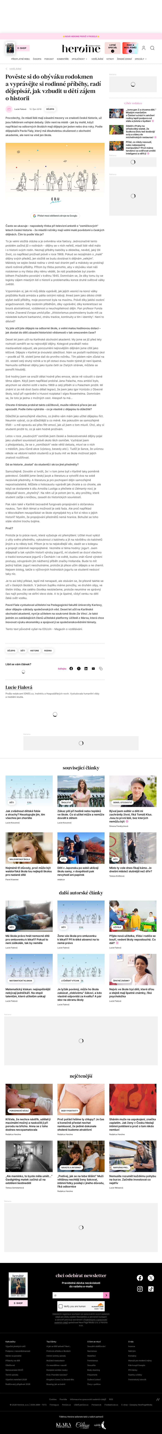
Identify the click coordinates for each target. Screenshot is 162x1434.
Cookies (52, 1399)
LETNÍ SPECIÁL (112, 46)
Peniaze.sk (96, 1405)
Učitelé (117, 927)
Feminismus (92, 1360)
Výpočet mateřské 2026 (16, 1379)
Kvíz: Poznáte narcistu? (57, 1375)
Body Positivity (69, 1111)
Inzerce (131, 1346)
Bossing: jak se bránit (56, 1384)
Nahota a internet (71, 1167)
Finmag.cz (54, 1405)
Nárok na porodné (13, 1356)
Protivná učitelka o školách (59, 1351)
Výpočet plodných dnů (15, 1346)
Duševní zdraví (94, 1379)
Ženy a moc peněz (130, 46)
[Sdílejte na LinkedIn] (85, 668)
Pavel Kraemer (12, 879)
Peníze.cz (66, 1405)
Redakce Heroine (13, 1134)
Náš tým (132, 1351)
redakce (61, 879)
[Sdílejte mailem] (93, 668)
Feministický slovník (137, 1379)
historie (34, 650)
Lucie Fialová (19, 687)
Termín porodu (12, 1375)
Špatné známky (121, 980)
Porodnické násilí (19, 1111)
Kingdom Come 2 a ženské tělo (60, 1379)
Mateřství (91, 1356)
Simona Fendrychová (118, 826)
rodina (48, 650)
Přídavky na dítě (13, 1360)
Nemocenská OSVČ (14, 1370)
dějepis (50, 109)
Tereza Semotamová (15, 1188)
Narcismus (92, 1351)
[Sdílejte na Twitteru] (79, 668)
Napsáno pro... (121, 1167)
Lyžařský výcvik (70, 980)
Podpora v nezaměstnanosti (18, 1351)
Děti (11, 927)
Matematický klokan (20, 980)
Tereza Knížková (116, 876)
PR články (132, 1370)
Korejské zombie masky (57, 1370)
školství (66, 802)
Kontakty (132, 1356)
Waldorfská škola (19, 859)
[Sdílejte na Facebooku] (71, 668)
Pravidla (63, 1399)
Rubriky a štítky (135, 1375)
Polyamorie (92, 1375)
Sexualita (91, 1365)
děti (23, 650)
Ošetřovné (10, 1365)
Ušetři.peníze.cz (81, 1405)
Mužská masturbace (56, 1360)
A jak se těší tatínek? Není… (59, 1346)
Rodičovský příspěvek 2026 (18, 1384)
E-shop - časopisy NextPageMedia (136, 1405)
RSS (111, 1399)
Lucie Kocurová (12, 822)
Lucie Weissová (116, 1188)
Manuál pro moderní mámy (140, 1360)
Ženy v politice (93, 1384)
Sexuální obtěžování (96, 1346)
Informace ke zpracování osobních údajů (88, 1399)
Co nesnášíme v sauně (56, 1365)
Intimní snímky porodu (56, 1356)
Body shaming (93, 1370)
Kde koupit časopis (136, 1365)
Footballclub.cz (111, 1405)
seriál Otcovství (122, 802)
